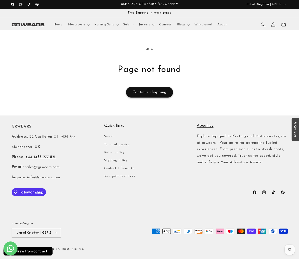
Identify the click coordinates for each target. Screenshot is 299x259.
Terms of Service (117, 144)
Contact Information (119, 168)
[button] (78, 25)
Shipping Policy (115, 160)
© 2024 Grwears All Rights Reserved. (59, 248)
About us (205, 126)
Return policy (114, 152)
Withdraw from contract (28, 251)
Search (109, 136)
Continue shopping (149, 92)
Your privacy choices (119, 176)
